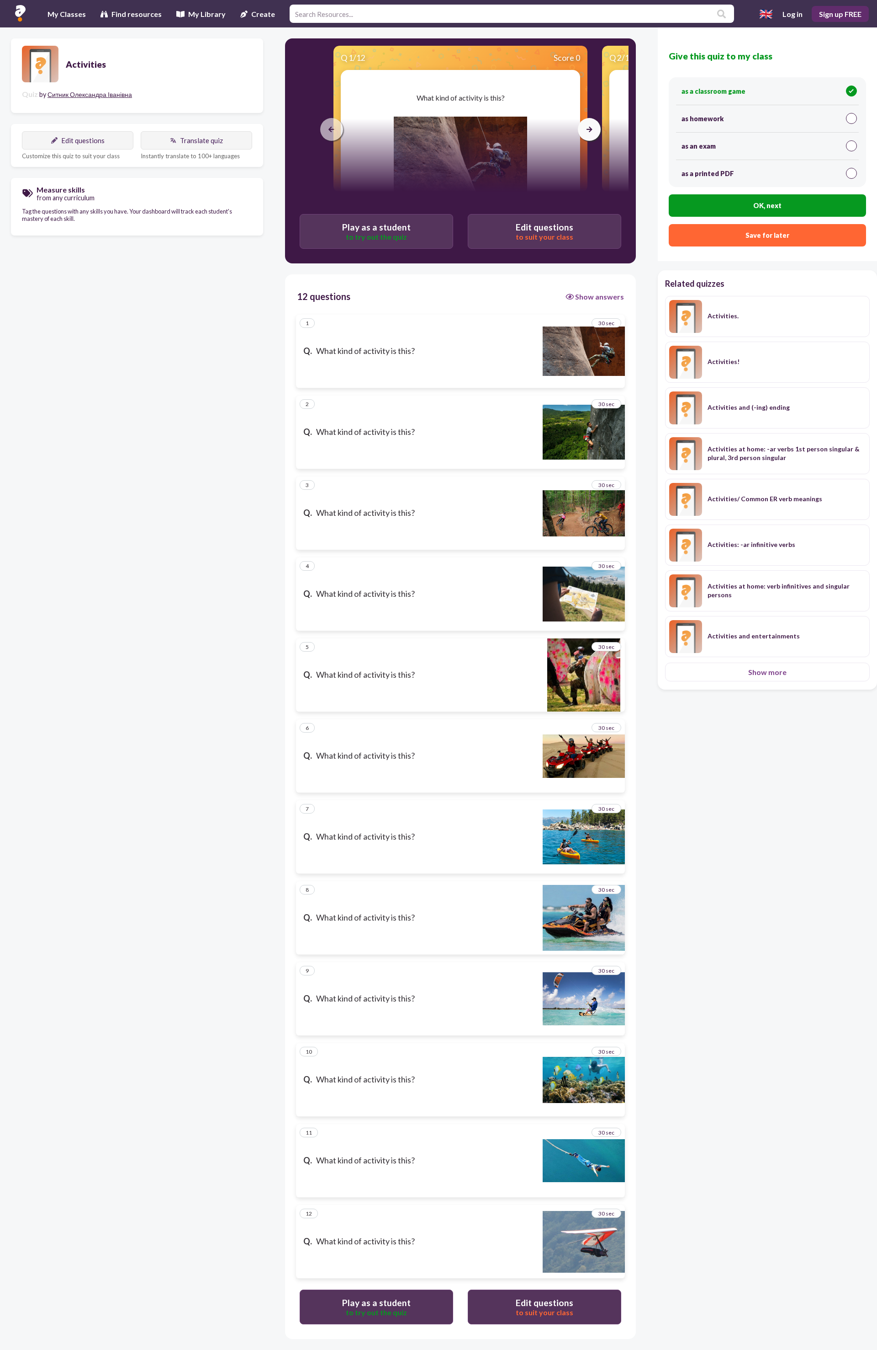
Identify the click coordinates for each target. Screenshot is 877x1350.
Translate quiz (201, 140)
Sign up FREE (840, 14)
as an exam (699, 146)
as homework (703, 119)
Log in (792, 14)
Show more (767, 672)
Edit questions (83, 140)
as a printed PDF (708, 173)
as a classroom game (713, 91)
